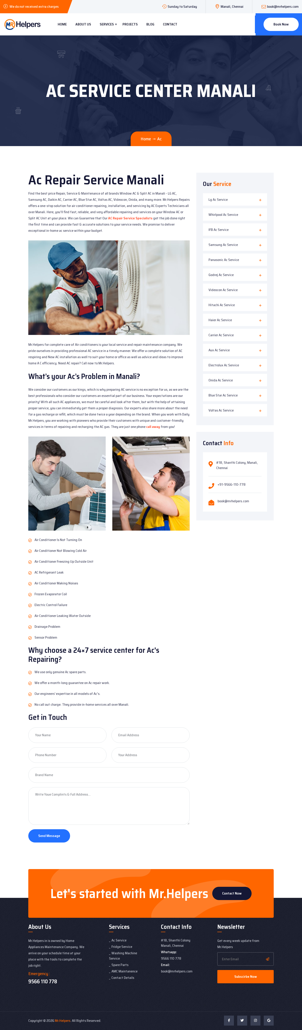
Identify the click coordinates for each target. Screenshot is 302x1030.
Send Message (49, 836)
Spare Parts (119, 965)
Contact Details (122, 977)
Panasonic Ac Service (223, 260)
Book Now (281, 24)
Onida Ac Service (220, 380)
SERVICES (107, 24)
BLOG (150, 24)
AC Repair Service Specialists (130, 218)
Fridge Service (121, 946)
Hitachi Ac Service (221, 305)
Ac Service (118, 940)
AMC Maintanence (124, 971)
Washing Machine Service (123, 955)
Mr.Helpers (62, 1020)
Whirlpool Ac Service (223, 214)
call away (153, 426)
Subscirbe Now (245, 976)
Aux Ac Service (219, 350)
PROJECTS (130, 24)
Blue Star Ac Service (223, 395)
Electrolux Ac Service (223, 365)
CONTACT (170, 24)
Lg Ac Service (218, 199)
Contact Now (232, 893)
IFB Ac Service (218, 229)
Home (146, 138)
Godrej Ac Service (221, 275)
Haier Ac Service (220, 320)
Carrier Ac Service (221, 335)
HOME (62, 24)
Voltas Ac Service (221, 410)
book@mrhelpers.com (283, 6)
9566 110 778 (42, 981)
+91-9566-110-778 (232, 484)
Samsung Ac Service (223, 244)
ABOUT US (83, 24)
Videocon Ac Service (223, 290)
